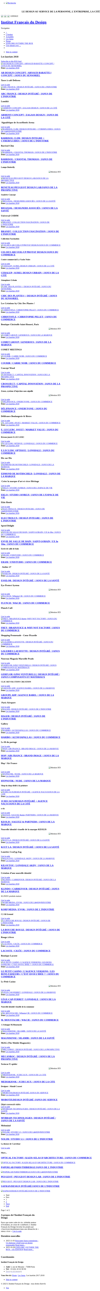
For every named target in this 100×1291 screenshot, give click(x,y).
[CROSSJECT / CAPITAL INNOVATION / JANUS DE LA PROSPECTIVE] (31, 377)
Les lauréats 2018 (12, 68)
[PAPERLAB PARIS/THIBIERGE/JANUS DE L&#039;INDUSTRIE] (29, 1172)
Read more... (20, 1245)
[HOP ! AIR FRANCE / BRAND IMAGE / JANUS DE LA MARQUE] (30, 749)
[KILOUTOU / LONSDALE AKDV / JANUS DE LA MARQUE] (28, 858)
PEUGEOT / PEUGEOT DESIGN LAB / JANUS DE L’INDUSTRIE (35, 1176)
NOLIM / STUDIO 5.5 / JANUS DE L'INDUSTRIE (27, 1139)
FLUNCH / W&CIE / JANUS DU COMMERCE (25, 603)
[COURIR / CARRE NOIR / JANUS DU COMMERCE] (24, 356)
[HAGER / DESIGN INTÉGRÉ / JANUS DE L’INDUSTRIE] (26, 709)
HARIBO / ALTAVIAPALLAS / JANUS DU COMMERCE (30, 737)
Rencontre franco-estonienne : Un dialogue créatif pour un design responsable (22, 1243)
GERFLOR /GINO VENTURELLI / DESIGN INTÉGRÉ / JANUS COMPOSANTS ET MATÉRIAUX (30, 675)
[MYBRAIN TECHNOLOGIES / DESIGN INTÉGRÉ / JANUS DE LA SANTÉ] (31, 1111)
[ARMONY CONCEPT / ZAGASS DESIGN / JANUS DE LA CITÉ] (29, 108)
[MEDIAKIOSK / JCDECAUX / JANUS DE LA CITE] (23, 1075)
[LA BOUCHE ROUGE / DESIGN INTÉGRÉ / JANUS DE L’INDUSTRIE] (31, 923)
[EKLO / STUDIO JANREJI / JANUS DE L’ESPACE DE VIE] (26, 488)
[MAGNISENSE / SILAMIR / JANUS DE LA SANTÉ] (23, 1031)
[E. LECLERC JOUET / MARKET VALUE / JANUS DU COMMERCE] (30, 423)
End (7, 1206)
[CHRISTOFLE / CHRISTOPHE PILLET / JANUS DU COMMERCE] (30, 310)
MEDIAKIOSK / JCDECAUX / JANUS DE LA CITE (28, 1081)
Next (8, 1204)
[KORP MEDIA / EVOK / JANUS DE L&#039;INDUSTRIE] (26, 902)
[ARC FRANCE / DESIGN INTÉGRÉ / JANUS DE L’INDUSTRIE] (29, 87)
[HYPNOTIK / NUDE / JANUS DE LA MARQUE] (22, 774)
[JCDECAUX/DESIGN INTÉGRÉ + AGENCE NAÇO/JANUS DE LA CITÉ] (31, 794)
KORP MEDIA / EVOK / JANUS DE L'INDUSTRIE (27, 909)
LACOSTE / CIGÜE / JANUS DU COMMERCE (25, 950)
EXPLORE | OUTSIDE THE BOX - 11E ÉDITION (22, 1248)
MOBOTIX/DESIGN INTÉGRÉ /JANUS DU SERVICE (29, 1099)
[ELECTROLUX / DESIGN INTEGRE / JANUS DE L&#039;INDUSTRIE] (31, 511)
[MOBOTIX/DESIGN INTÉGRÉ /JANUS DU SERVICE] (24, 1093)
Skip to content (11, 52)
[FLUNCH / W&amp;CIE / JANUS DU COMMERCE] (23, 596)
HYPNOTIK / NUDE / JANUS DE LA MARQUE (26, 781)
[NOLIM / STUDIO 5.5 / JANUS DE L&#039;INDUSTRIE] (25, 1132)
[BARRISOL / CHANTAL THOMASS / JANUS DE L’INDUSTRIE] (29, 152)
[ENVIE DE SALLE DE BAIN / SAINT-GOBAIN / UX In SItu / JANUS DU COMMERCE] (31, 534)
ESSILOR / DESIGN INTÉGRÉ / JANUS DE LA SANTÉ (30, 580)
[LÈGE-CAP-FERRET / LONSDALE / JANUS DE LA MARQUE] (28, 992)
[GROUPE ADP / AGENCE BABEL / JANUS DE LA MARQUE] (28, 688)
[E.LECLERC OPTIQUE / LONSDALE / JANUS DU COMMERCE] (29, 443)
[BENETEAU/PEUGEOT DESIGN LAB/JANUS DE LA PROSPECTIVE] (31, 180)
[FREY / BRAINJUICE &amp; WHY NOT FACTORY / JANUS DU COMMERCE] (31, 621)
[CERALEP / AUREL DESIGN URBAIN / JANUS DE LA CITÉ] (27, 266)
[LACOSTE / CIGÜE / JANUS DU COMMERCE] (21, 944)
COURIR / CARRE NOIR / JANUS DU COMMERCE (28, 363)
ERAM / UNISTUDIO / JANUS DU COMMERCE (26, 562)
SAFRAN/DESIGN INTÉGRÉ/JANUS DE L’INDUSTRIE (30, 1186)
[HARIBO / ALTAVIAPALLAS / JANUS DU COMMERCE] (26, 730)
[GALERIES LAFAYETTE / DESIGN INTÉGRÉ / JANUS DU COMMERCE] (31, 644)
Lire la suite (5, 85)
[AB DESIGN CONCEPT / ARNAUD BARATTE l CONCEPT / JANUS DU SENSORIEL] (31, 66)
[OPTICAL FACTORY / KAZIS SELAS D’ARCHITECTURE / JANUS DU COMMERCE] (38, 1163)
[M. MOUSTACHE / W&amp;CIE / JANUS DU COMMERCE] (27, 1013)
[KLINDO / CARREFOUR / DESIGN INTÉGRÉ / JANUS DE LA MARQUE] (31, 882)
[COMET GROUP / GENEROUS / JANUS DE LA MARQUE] (26, 335)
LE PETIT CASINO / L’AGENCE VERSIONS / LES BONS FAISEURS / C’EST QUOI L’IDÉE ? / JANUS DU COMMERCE (30, 974)
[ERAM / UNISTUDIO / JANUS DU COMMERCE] (22, 555)
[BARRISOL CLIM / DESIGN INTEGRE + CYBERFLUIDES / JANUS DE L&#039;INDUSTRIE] (31, 131)
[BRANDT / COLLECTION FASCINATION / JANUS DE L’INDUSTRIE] (31, 224)
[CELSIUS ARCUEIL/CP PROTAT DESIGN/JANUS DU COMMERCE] (30, 245)
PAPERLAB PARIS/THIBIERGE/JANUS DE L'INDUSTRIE (32, 1167)
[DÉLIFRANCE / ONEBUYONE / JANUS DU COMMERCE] (26, 402)
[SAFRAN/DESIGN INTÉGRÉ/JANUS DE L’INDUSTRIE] (25, 1191)
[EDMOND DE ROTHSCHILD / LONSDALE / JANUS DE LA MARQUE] (31, 467)
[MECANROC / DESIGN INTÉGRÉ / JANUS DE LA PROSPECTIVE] (30, 1049)
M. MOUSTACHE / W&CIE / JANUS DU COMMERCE (30, 1020)
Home (14, 1275)
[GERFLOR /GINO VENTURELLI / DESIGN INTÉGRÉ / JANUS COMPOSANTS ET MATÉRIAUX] (31, 667)
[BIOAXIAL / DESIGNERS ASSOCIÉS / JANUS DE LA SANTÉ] (28, 201)
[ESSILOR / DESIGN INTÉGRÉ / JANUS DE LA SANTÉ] (25, 574)
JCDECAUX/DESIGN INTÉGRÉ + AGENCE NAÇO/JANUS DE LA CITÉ (24, 802)
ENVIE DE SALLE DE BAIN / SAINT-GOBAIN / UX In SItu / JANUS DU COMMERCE (29, 542)
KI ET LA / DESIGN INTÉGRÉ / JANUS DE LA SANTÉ (30, 847)
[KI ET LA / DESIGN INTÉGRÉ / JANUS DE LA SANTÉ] (25, 840)
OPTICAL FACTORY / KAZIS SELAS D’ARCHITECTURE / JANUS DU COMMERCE (46, 1157)
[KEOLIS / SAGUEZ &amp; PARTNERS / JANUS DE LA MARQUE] (30, 815)
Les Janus (21, 1275)
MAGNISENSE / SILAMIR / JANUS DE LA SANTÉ (28, 1038)
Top (7, 1288)
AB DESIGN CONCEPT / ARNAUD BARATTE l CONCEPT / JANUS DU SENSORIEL (26, 74)
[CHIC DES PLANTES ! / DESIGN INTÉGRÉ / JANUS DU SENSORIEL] (31, 289)
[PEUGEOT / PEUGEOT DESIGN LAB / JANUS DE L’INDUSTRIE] (30, 1181)
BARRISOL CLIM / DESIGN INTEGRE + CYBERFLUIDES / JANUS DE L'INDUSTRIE (25, 139)
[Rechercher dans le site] (11, 3)
